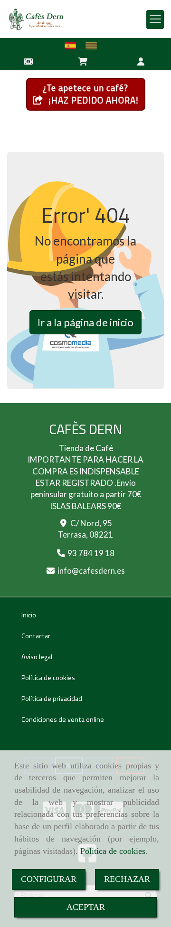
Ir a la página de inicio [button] (85, 322)
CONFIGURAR (48, 879)
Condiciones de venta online (62, 719)
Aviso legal (36, 657)
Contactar (35, 636)
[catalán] (94, 45)
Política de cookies (112, 851)
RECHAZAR (127, 879)
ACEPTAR (85, 907)
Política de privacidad (51, 698)
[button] (141, 61)
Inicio (28, 615)
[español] (73, 45)
